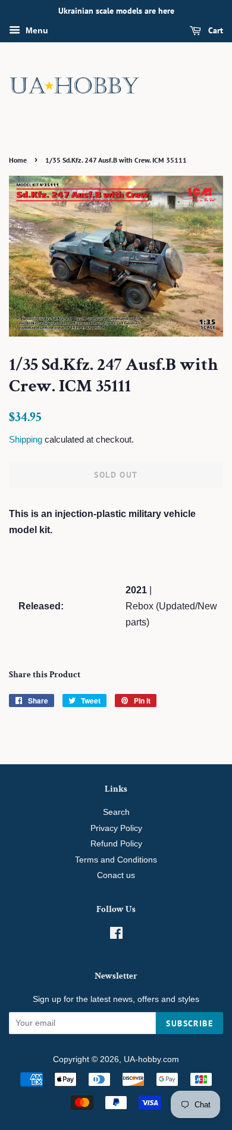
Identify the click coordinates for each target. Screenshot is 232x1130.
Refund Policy (116, 843)
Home (18, 159)
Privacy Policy (116, 828)
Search (116, 812)
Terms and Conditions (116, 859)
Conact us (116, 875)
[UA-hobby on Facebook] (116, 935)
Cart (214, 30)
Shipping (25, 439)
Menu (35, 30)
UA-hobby (142, 1059)
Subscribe (189, 1023)
